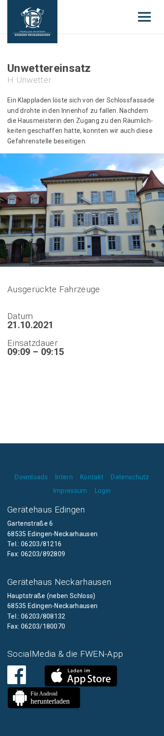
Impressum (70, 490)
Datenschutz (130, 477)
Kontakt (91, 477)
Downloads (31, 477)
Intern (64, 477)
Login (103, 490)
